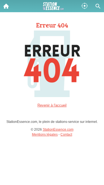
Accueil (6, 6)
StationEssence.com (58, 129)
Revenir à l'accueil (52, 105)
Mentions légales (45, 134)
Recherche (98, 6)
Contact (66, 134)
